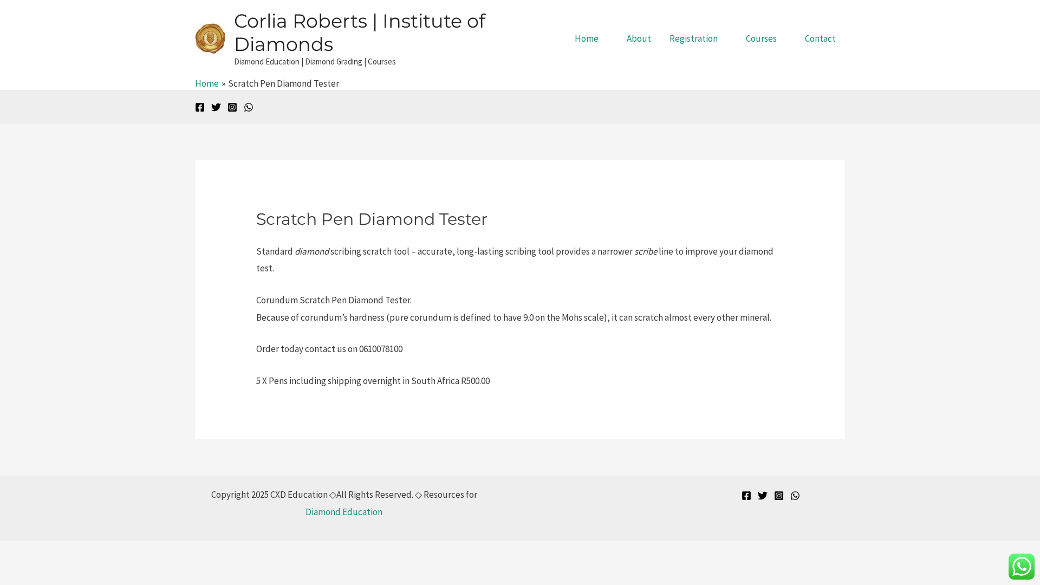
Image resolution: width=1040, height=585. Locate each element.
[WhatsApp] (248, 107)
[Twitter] (216, 107)
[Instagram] (232, 107)
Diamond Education (344, 512)
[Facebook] (200, 107)
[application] (603, 38)
